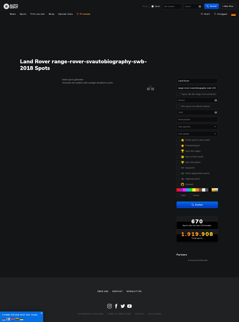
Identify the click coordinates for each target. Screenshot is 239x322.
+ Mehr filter (227, 6)
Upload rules (65, 14)
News (145, 6)
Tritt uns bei (37, 14)
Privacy (139, 314)
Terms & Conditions (119, 314)
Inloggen (222, 14)
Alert (207, 14)
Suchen (213, 6)
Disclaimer (154, 314)
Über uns (103, 291)
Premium (84, 14)
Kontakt (117, 291)
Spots (157, 6)
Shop (51, 14)
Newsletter (134, 291)
